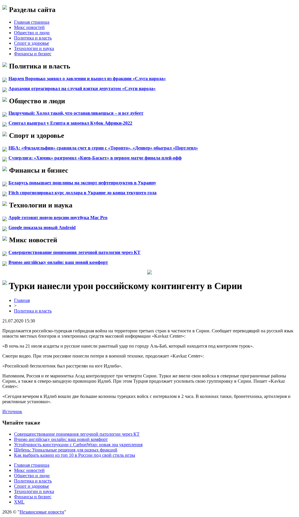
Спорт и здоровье (31, 43)
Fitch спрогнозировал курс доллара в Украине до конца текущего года (82, 192)
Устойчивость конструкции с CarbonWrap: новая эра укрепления (78, 444)
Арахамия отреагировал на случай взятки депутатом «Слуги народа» (82, 88)
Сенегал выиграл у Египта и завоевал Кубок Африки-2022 (70, 123)
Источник (12, 411)
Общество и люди (32, 32)
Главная (22, 300)
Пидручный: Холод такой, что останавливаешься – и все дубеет (75, 113)
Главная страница (31, 22)
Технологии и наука (34, 48)
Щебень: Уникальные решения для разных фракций (65, 449)
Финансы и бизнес (32, 53)
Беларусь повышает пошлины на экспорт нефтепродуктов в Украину (82, 182)
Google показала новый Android (42, 227)
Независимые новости (42, 511)
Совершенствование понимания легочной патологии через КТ (74, 252)
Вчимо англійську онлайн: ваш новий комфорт (58, 262)
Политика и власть (33, 37)
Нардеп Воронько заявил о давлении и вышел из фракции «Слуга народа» (87, 78)
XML (19, 501)
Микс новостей (29, 27)
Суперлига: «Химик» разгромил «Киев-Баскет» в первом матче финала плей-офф (95, 157)
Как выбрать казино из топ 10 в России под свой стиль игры (74, 455)
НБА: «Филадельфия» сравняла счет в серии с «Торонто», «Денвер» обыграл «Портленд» (103, 147)
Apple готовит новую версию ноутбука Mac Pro (57, 217)
